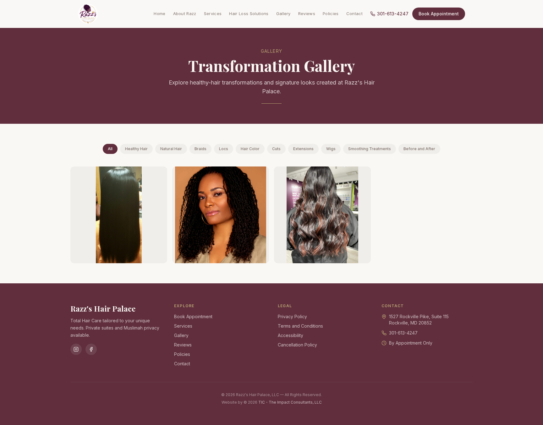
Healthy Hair (136, 148)
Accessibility (290, 335)
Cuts (276, 148)
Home (159, 13)
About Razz (184, 13)
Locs (223, 148)
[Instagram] (76, 349)
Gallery (283, 13)
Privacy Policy (292, 316)
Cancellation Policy (297, 344)
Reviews (306, 13)
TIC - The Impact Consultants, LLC (290, 402)
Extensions (303, 148)
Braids (200, 148)
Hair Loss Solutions (248, 13)
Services (213, 13)
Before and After (419, 148)
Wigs (331, 148)
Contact (354, 13)
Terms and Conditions (300, 326)
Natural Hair (171, 148)
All (110, 148)
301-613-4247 (393, 13)
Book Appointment (439, 13)
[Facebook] (91, 349)
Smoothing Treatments (369, 148)
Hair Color (250, 148)
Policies (331, 13)
